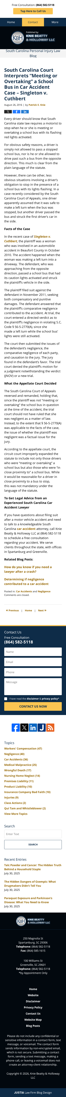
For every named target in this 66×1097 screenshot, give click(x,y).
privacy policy (50, 698)
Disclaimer (33, 1001)
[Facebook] (16, 728)
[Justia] (42, 728)
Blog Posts (33, 1026)
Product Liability (18, 786)
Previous (12, 610)
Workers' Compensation (23, 748)
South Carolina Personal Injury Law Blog (33, 37)
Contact (33, 22)
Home (11, 22)
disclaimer (33, 698)
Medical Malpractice (20, 765)
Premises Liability (19, 781)
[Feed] (50, 728)
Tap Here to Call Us (33, 11)
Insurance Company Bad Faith (27, 792)
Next (42, 610)
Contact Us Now (33, 706)
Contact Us (33, 1013)
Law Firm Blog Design (33, 1092)
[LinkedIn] (33, 728)
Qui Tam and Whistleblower (25, 808)
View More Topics (15, 814)
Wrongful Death (17, 770)
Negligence (44, 591)
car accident (26, 529)
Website (33, 995)
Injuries (11, 797)
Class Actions (15, 803)
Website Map (33, 1020)
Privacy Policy (33, 1007)
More (55, 22)
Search (33, 844)
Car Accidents (24, 591)
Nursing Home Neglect (22, 776)
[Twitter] (24, 728)
